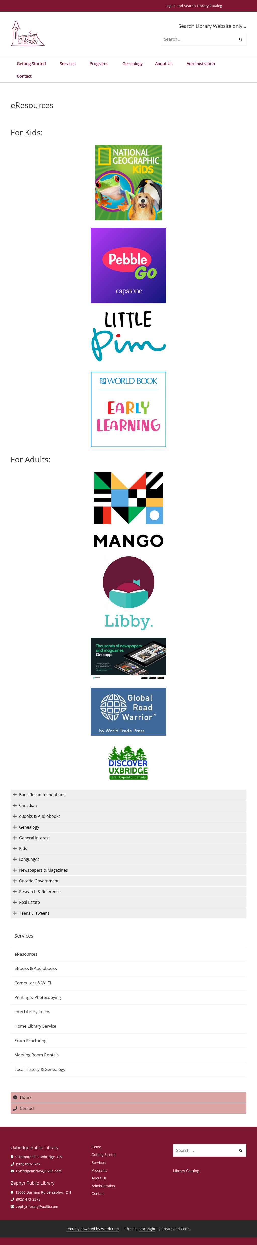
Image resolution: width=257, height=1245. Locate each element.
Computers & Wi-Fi (32, 983)
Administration (201, 63)
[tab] (128, 795)
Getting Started (31, 63)
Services (68, 63)
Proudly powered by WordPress (93, 1228)
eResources (25, 954)
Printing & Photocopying (37, 997)
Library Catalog (186, 1170)
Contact (24, 76)
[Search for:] (209, 1150)
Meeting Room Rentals (36, 1055)
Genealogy (132, 63)
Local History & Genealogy (40, 1069)
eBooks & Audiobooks (35, 968)
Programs (99, 63)
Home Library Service (35, 1026)
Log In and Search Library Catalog (194, 5)
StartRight (147, 1228)
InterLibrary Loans (32, 1011)
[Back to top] (241, 1229)
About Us (164, 63)
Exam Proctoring (30, 1040)
